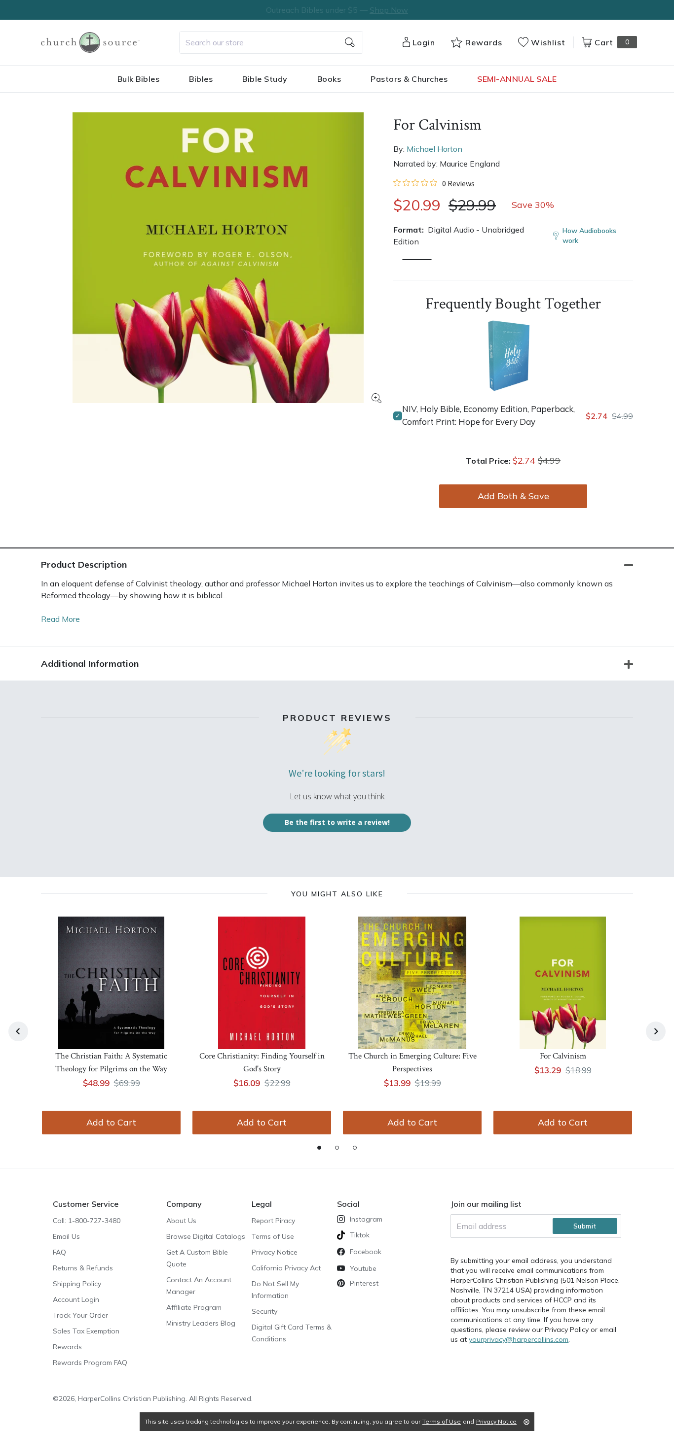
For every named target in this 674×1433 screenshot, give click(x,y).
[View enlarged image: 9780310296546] (218, 257)
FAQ (59, 1252)
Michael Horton (434, 149)
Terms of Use (273, 1236)
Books (329, 79)
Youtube (363, 1268)
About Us (181, 1220)
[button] (417, 259)
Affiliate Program (194, 1307)
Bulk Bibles (138, 79)
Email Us (66, 1236)
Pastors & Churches (409, 79)
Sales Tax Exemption (86, 1331)
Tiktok (360, 1234)
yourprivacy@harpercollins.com (518, 1339)
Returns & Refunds (83, 1267)
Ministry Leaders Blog (200, 1323)
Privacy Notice (275, 1252)
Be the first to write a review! (337, 822)
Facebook (365, 1251)
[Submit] (350, 42)
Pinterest (364, 1283)
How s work (589, 235)
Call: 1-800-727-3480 (86, 1220)
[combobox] (271, 42)
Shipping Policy (77, 1283)
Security (264, 1311)
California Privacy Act (286, 1267)
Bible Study (265, 79)
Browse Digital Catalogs (205, 1236)
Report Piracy (273, 1220)
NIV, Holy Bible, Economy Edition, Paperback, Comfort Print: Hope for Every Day (488, 415)
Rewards (67, 1346)
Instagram (366, 1219)
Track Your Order (80, 1315)
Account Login (76, 1299)
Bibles (201, 79)
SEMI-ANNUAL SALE (517, 79)
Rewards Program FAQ (90, 1362)
